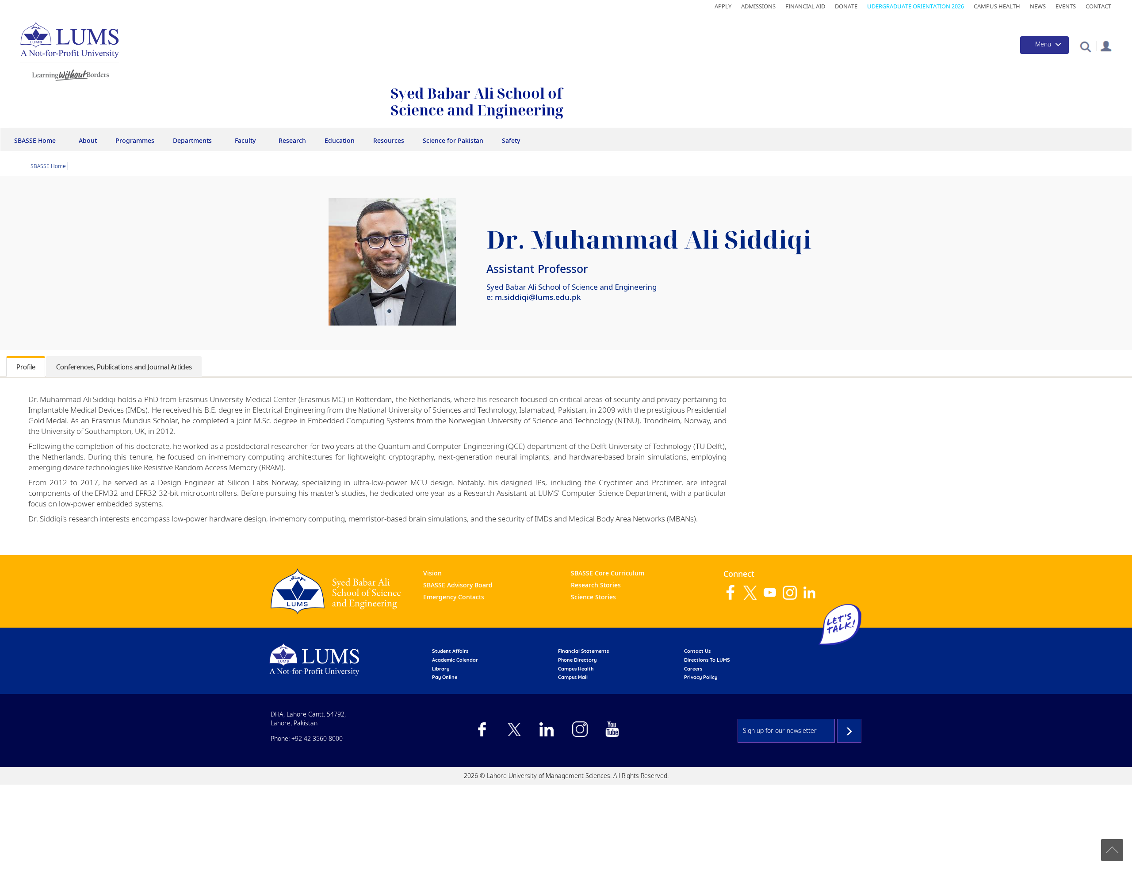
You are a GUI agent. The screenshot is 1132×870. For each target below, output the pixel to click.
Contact (1098, 6)
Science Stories (593, 597)
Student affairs (450, 651)
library (440, 669)
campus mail (573, 677)
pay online (444, 677)
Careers (693, 669)
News (1038, 6)
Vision (432, 573)
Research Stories (596, 585)
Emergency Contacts (453, 597)
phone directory (577, 660)
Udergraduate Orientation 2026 (915, 6)
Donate (846, 6)
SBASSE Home (35, 140)
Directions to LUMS (707, 660)
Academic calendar (455, 660)
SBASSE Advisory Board (458, 585)
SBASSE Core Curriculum (607, 573)
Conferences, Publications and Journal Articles (124, 366)
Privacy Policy (700, 677)
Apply (723, 6)
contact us (697, 651)
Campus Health (997, 6)
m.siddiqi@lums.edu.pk (538, 297)
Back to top (1112, 850)
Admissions (758, 6)
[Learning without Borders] (69, 73)
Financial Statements (583, 651)
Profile (25, 366)
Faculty (245, 140)
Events (1066, 6)
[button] (1085, 46)
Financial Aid (805, 6)
